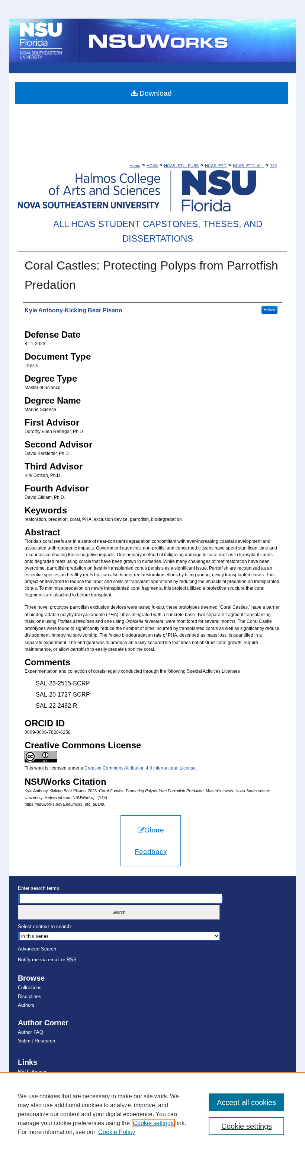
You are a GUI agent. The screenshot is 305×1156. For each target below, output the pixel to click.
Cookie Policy (116, 1132)
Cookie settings (153, 1123)
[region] (152, 1114)
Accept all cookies (246, 1102)
